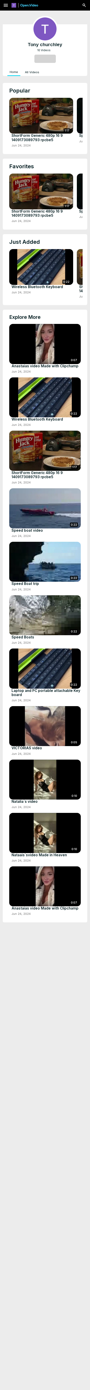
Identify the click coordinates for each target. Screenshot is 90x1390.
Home (14, 72)
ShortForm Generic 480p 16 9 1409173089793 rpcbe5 (37, 138)
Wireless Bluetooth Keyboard (37, 287)
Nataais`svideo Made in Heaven (39, 855)
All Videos (32, 72)
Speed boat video (27, 530)
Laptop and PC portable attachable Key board (46, 693)
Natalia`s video (25, 802)
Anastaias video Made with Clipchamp (45, 366)
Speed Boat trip (25, 584)
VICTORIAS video (27, 748)
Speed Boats (23, 637)
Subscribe (45, 58)
